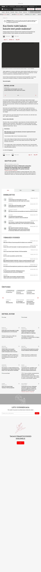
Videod (16, 12)
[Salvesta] (37, 198)
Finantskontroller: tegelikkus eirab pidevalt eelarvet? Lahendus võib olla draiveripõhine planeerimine (29, 369)
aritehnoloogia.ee (18, 6)
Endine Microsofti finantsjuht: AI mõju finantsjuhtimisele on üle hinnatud (19, 246)
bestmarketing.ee (32, 6)
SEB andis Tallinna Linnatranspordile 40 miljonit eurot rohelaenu (17, 242)
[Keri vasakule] (5, 95)
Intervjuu (11, 198)
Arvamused (11, 220)
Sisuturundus (10, 164)
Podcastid (12, 12)
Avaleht (3, 12)
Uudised (5, 240)
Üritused (20, 12)
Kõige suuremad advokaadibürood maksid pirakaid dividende (23, 211)
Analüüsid (11, 214)
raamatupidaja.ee (12, 6)
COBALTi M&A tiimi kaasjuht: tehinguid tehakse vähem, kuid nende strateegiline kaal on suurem (9, 350)
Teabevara (25, 12)
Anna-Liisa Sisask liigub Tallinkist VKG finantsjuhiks (15, 251)
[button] (18, 413)
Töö (29, 12)
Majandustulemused (13, 209)
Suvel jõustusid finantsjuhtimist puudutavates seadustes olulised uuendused (20, 266)
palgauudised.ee (25, 6)
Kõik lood (7, 12)
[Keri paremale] (36, 95)
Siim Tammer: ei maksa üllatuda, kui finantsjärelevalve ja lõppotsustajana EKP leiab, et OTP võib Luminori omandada (11, 369)
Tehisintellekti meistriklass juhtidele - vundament (30, 303)
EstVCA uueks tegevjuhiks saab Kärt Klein (12, 255)
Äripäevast (10, 150)
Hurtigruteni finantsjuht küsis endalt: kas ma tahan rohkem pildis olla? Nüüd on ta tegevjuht (28, 332)
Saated (10, 226)
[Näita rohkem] (36, 6)
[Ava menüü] (7, 6)
